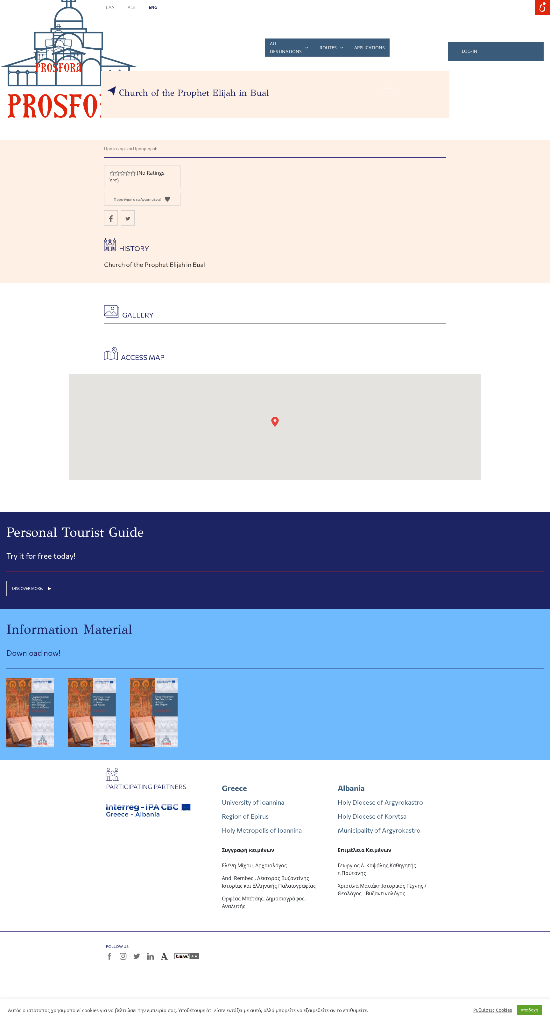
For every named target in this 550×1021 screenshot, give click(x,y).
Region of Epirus (245, 816)
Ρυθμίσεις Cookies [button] (492, 1010)
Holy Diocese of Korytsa (372, 816)
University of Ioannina (253, 802)
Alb (132, 7)
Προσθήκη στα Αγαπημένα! (137, 199)
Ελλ (110, 7)
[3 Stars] (122, 173)
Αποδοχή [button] (529, 1010)
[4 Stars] (127, 173)
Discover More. (27, 588)
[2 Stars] (117, 173)
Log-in (469, 51)
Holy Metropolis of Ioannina (262, 830)
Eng (153, 7)
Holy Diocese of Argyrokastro (380, 802)
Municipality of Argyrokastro (379, 830)
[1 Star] (112, 173)
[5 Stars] (132, 173)
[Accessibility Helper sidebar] (542, 7)
